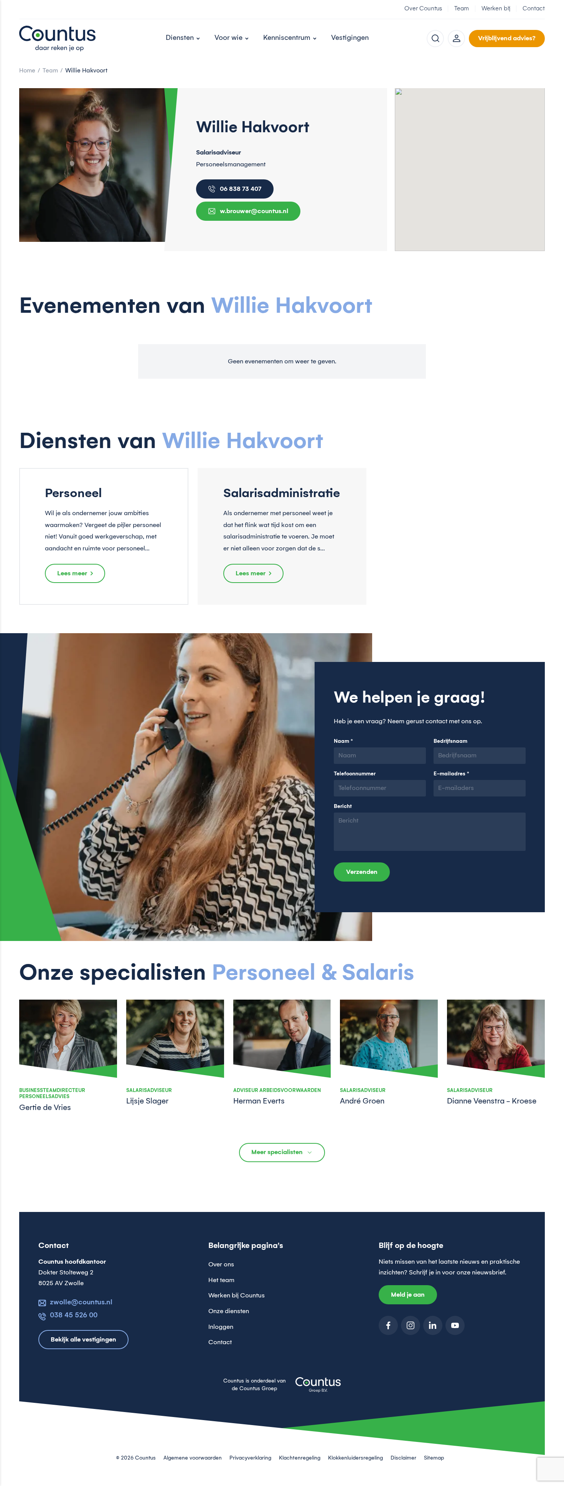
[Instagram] (410, 1325)
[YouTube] (455, 1325)
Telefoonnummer (355, 774)
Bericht (343, 806)
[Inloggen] (456, 38)
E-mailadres (451, 774)
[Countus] (58, 38)
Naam (343, 741)
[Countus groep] (318, 1389)
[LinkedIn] (432, 1325)
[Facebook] (388, 1325)
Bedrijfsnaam (450, 741)
